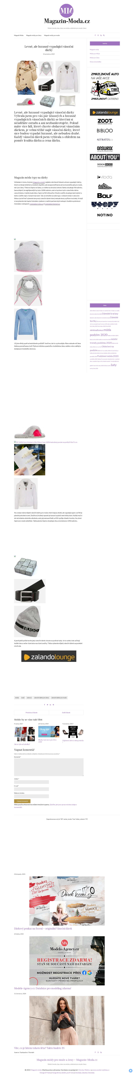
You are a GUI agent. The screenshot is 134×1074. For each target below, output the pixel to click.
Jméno (16, 779)
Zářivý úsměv (107, 365)
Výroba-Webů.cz (85, 1070)
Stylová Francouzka (102, 359)
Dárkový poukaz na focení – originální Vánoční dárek (43, 928)
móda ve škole (111, 335)
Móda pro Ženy (94, 58)
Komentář (17, 757)
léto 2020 (108, 326)
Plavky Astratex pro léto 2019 (47, 741)
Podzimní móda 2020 (108, 356)
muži (22, 698)
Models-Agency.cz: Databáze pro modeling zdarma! (42, 988)
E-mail (16, 786)
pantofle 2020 (93, 356)
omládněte (114, 353)
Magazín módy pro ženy (33, 35)
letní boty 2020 (93, 326)
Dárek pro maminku (102, 321)
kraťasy (103, 324)
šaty (114, 365)
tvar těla (96, 365)
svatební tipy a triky (98, 361)
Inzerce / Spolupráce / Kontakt (24, 1052)
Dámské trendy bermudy (103, 317)
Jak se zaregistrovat (95, 324)
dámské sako (93, 317)
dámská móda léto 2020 (96, 314)
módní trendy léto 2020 (105, 339)
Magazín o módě (39, 182)
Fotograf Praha (45, 1073)
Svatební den (111, 359)
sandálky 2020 (93, 359)
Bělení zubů (96, 310)
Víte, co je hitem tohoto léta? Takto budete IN (39, 1048)
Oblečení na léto (97, 347)
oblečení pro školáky (102, 353)
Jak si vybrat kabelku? (22, 744)
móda (17, 698)
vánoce (29, 698)
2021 (91, 310)
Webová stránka (19, 793)
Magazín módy (94, 49)
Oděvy (109, 353)
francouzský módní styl (113, 321)
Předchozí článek (31, 712)
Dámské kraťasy (110, 313)
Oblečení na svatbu (103, 350)
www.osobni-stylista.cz (100, 1070)
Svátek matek (106, 361)
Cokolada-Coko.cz (36, 204)
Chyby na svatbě (115, 310)
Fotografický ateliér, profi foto (63, 1073)
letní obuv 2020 (102, 326)
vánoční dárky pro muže (59, 698)
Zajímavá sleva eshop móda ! (72, 741)
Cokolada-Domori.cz (52, 204)
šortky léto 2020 (94, 368)
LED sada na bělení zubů (111, 324)
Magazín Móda (18, 35)
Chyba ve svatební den (105, 310)
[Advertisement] (49, 160)
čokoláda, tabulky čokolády (84, 1073)
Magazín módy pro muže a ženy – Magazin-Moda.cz (67, 1059)
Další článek (66, 712)
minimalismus (96, 330)
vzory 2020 (101, 365)
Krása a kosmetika (95, 62)
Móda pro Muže (95, 53)
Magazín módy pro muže (52, 35)
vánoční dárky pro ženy (41, 698)
